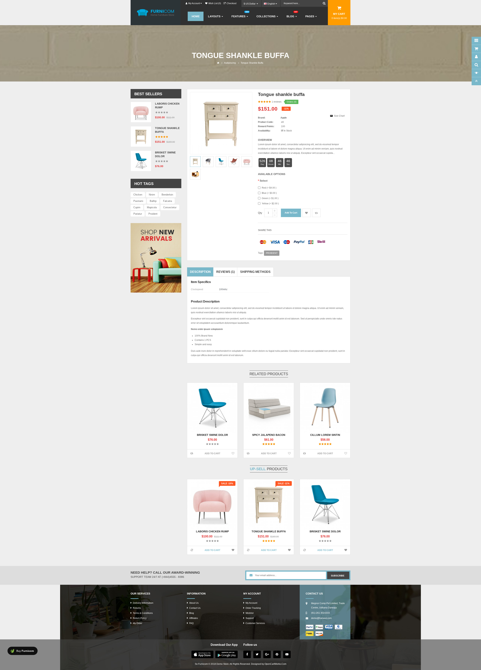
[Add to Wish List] (233, 453)
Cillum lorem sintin (325, 434)
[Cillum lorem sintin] (325, 408)
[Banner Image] (156, 258)
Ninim (152, 194)
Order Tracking (253, 608)
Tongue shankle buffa (252, 63)
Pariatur (137, 213)
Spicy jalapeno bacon (268, 434)
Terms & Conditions (143, 613)
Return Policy (140, 618)
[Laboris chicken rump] (141, 112)
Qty (260, 212)
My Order (137, 623)
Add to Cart (212, 453)
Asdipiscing (230, 63)
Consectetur (169, 207)
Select (264, 180)
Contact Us (194, 608)
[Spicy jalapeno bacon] (269, 408)
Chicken (137, 194)
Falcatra (167, 201)
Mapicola (152, 207)
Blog (191, 613)
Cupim (136, 207)
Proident (152, 213)
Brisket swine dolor (212, 434)
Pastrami (138, 201)
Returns (137, 608)
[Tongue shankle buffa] (141, 136)
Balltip (153, 201)
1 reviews (276, 101)
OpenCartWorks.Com (275, 664)
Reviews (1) (225, 271)
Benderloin (167, 194)
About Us (194, 603)
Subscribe (337, 575)
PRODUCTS (268, 469)
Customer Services (255, 623)
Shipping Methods (255, 271)
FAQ (191, 623)
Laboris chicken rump (212, 531)
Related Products (269, 374)
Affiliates (193, 618)
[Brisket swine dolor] (141, 160)
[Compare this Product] (192, 453)
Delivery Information (143, 603)
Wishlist (249, 613)
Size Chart (339, 116)
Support (250, 618)
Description (200, 271)
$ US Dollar (250, 3)
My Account (251, 603)
